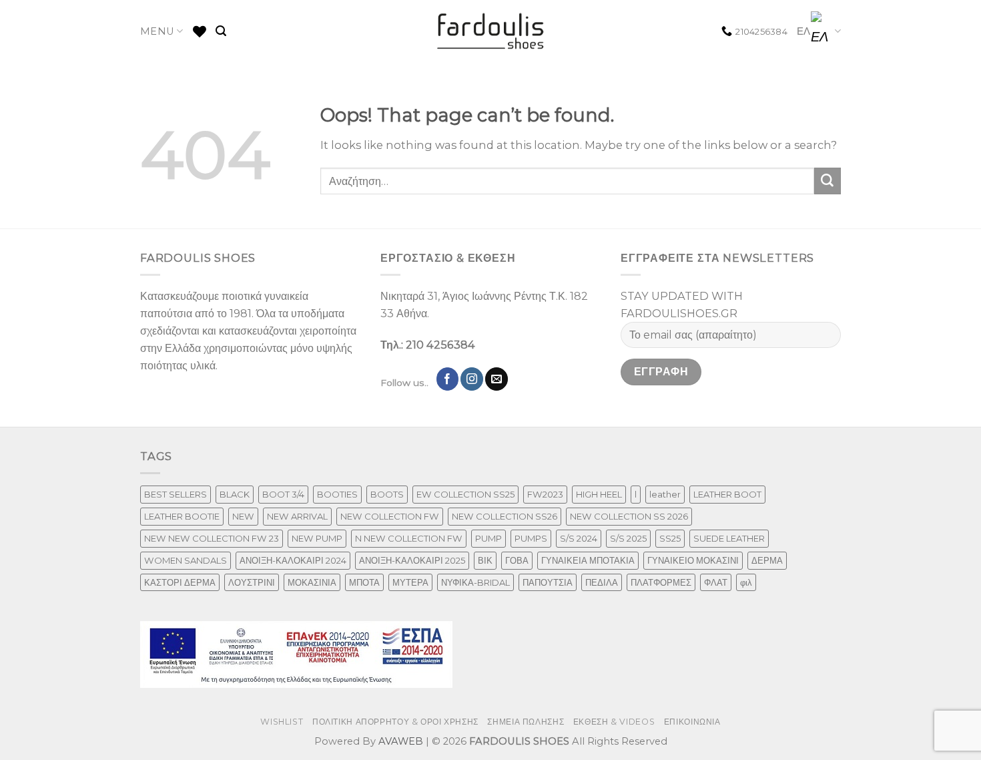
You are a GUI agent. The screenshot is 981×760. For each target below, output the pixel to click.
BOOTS (387, 494)
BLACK (235, 494)
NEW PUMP (317, 538)
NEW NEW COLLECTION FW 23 (211, 538)
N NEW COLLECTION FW (408, 538)
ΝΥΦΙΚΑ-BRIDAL (475, 582)
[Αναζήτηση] (221, 31)
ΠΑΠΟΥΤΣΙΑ (548, 582)
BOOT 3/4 (283, 494)
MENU (157, 31)
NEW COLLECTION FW (389, 516)
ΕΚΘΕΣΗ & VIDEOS (614, 722)
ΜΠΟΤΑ (364, 582)
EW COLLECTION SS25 (465, 494)
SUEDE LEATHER (729, 538)
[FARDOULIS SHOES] (490, 31)
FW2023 (545, 494)
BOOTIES (337, 494)
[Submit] (827, 181)
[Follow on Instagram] (471, 378)
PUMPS (531, 538)
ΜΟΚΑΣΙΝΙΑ (312, 582)
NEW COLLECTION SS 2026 (629, 516)
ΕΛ (804, 31)
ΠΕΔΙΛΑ (601, 582)
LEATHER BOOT (727, 494)
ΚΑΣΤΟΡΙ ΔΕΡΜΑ (180, 582)
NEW (243, 516)
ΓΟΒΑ (517, 560)
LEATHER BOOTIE (182, 516)
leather (665, 494)
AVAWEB (400, 741)
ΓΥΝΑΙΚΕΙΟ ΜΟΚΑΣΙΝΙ (693, 560)
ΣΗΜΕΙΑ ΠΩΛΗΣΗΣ (525, 722)
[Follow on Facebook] (447, 378)
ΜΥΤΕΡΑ (410, 582)
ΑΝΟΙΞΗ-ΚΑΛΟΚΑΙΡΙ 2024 (293, 560)
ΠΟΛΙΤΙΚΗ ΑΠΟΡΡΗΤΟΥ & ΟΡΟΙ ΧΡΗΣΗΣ (395, 722)
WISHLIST (281, 722)
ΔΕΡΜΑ (767, 560)
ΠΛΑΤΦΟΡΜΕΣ (661, 582)
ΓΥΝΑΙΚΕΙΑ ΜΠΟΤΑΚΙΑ (588, 560)
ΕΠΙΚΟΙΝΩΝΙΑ (692, 722)
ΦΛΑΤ (715, 582)
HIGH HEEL (599, 494)
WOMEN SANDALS (185, 560)
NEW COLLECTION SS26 (504, 516)
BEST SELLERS (175, 494)
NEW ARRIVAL (297, 516)
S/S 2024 (578, 538)
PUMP (488, 538)
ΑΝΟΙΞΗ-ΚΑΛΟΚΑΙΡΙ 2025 (412, 560)
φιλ (746, 582)
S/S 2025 (628, 538)
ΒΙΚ (485, 560)
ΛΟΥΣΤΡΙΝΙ (251, 582)
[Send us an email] (496, 378)
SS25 (670, 538)
